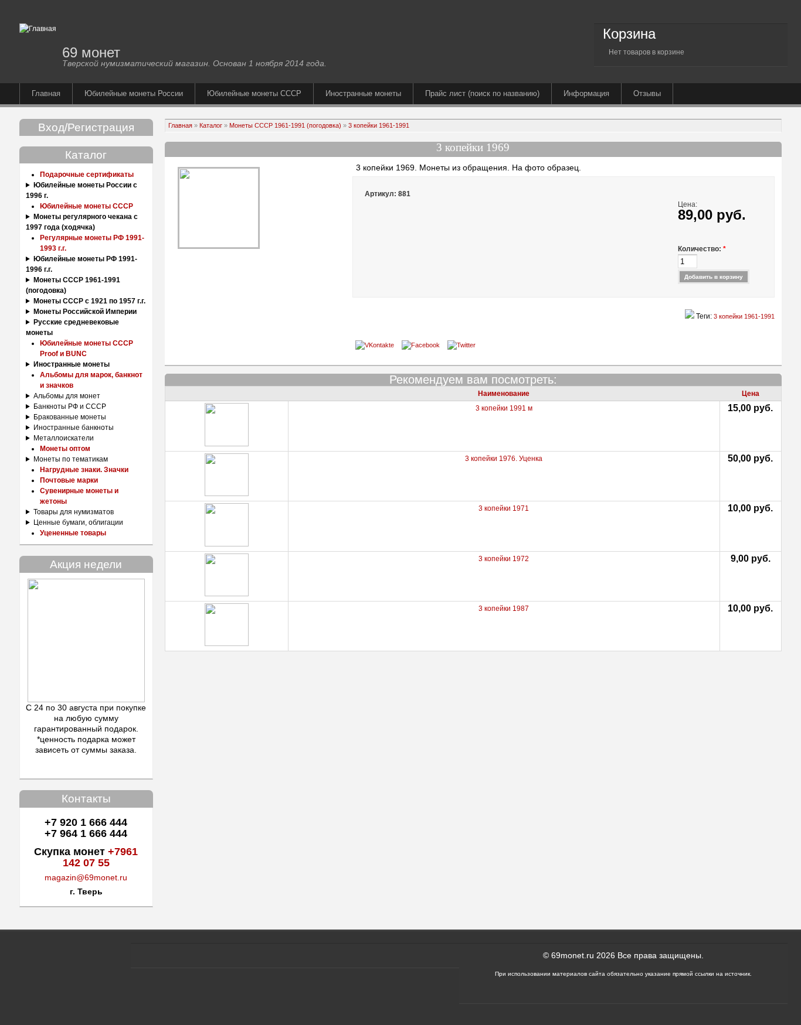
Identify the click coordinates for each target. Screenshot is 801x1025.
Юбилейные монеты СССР (254, 93)
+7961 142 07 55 (100, 857)
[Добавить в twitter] (461, 344)
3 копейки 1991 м (504, 408)
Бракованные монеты (69, 417)
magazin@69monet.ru (86, 877)
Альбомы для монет (66, 396)
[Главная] (37, 29)
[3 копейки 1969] (219, 245)
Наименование (504, 394)
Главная (46, 93)
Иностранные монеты (363, 93)
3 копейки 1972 (503, 559)
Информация (586, 93)
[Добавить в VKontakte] (374, 344)
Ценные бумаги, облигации (78, 522)
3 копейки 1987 (503, 608)
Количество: (702, 249)
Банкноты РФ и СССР (69, 406)
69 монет (91, 52)
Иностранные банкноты (73, 427)
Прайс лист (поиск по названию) (482, 93)
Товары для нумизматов (73, 512)
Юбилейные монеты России (133, 93)
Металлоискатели (63, 438)
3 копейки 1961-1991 (378, 125)
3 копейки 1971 (503, 508)
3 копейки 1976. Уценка (503, 459)
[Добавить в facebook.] (421, 344)
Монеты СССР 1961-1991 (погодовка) (285, 125)
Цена (750, 394)
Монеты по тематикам (70, 459)
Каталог (210, 125)
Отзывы (647, 93)
